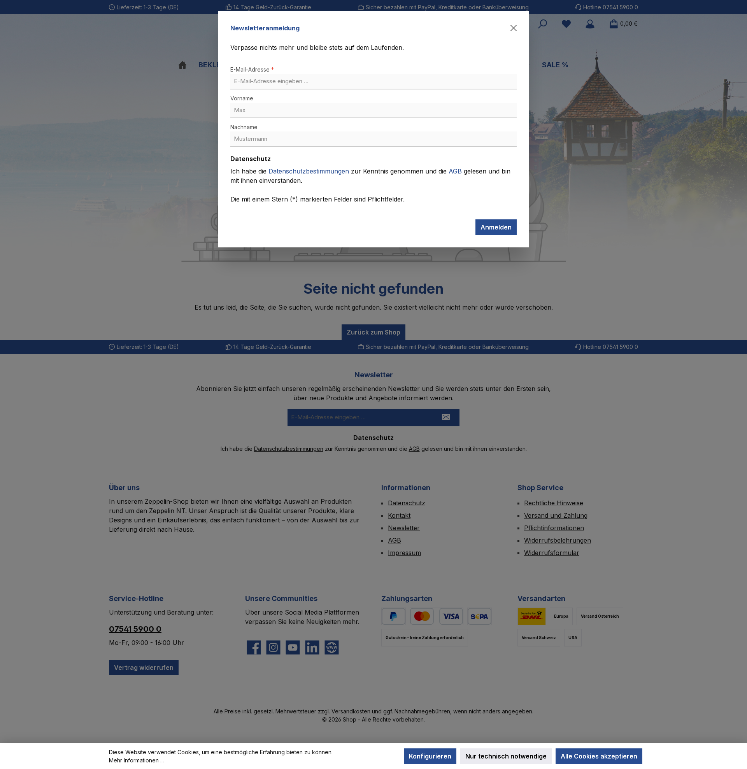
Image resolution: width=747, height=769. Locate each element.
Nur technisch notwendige (506, 756)
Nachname (244, 127)
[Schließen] (513, 28)
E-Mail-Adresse (252, 69)
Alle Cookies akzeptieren (599, 756)
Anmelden (496, 227)
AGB (455, 171)
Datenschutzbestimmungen (308, 171)
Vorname (241, 98)
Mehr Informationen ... (136, 760)
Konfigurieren (430, 756)
